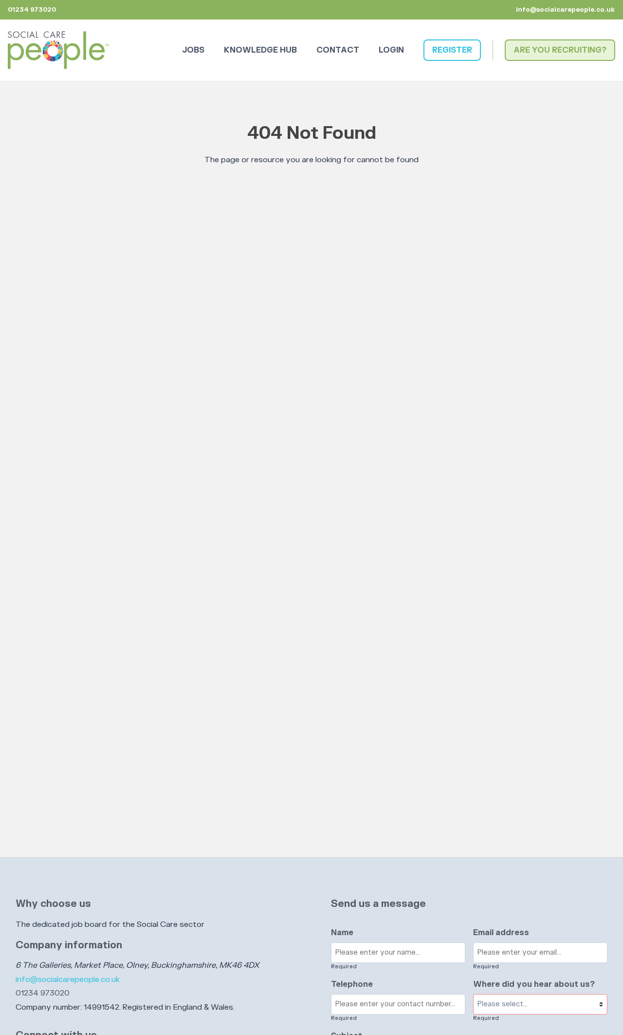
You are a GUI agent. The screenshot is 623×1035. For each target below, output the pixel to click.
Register (452, 50)
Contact (337, 50)
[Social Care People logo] (58, 50)
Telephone (352, 984)
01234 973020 (43, 993)
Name (342, 933)
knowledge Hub (260, 50)
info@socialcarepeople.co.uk (565, 10)
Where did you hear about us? (534, 984)
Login (391, 50)
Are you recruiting (557, 50)
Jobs (193, 50)
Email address (501, 933)
